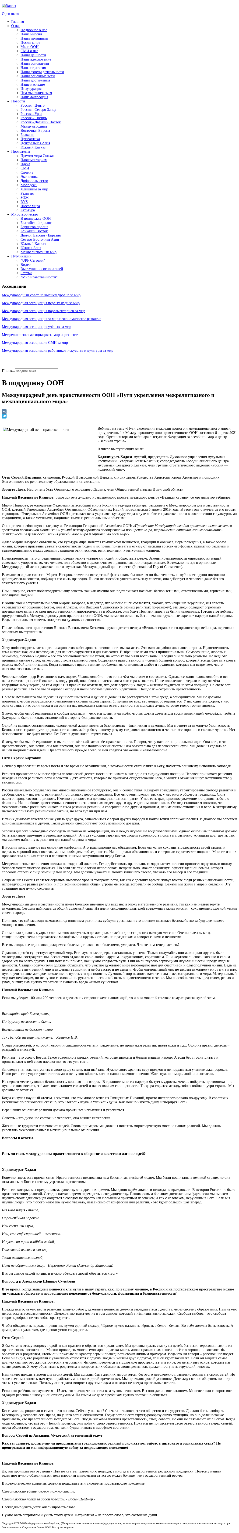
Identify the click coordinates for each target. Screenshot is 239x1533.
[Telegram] (119, 416)
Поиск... (8, 371)
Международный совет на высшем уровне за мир (41, 295)
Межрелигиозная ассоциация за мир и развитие (40, 335)
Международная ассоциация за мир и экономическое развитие (51, 319)
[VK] (119, 411)
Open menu (10, 14)
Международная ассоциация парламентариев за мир (43, 311)
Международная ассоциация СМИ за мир (35, 342)
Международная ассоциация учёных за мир (36, 327)
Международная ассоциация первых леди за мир (41, 303)
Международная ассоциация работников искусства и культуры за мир (57, 350)
